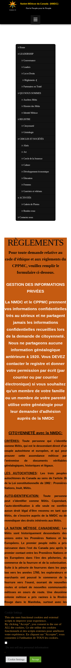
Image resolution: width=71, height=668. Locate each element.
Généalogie (28, 132)
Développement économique (36, 171)
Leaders (26, 67)
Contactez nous (26, 217)
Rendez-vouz (29, 211)
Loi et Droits (29, 73)
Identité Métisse (30, 113)
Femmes (27, 184)
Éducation (27, 178)
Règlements (29, 80)
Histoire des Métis (31, 106)
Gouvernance (29, 60)
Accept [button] (35, 659)
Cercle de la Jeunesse (32, 158)
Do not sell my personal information (27, 647)
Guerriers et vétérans (32, 191)
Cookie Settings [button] (16, 659)
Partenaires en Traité (32, 86)
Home (22, 47)
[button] (35, 19)
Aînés (26, 145)
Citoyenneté (28, 126)
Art (25, 152)
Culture (26, 165)
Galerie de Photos (31, 204)
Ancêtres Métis (30, 99)
